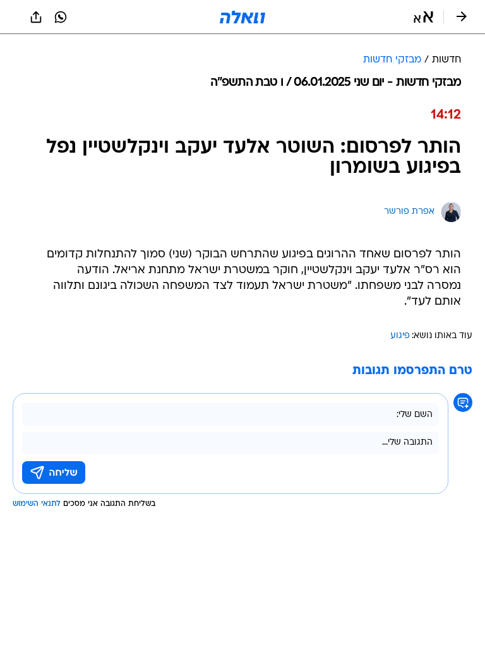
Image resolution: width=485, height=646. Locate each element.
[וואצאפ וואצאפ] (60, 17)
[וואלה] (242, 17)
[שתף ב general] (36, 17)
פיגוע (400, 336)
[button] (423, 17)
